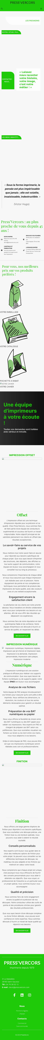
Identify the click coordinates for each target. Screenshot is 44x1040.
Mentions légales (22, 1011)
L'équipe (22, 1014)
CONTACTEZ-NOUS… (7, 80)
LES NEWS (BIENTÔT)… (10, 137)
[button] (2, 8)
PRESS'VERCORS (22, 2)
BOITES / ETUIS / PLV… (10, 32)
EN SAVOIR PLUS (22, 636)
